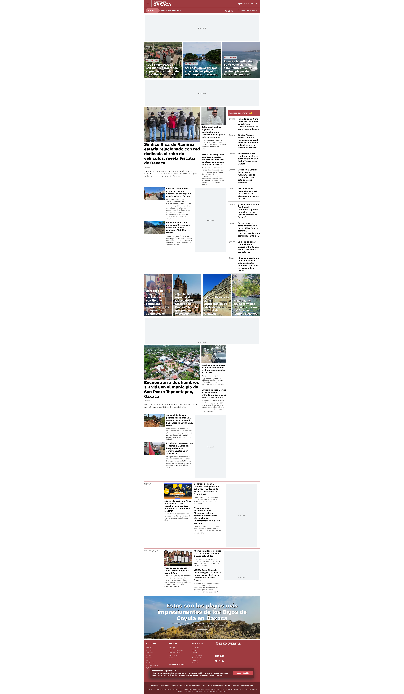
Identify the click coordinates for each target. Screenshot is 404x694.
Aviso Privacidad (217, 685)
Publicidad (196, 685)
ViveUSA (195, 653)
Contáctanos (164, 685)
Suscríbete (152, 10)
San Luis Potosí (175, 653)
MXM (179, 10)
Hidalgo (172, 647)
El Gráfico (196, 647)
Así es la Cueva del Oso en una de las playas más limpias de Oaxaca (201, 71)
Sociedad (149, 653)
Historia (227, 685)
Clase (194, 650)
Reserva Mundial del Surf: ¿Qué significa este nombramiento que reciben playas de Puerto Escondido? (241, 68)
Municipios (150, 655)
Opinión (149, 668)
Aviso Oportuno (198, 658)
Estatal (149, 647)
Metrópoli (149, 650)
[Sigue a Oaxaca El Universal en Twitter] (229, 11)
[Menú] (148, 3)
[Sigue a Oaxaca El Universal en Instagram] (233, 11)
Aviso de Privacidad (215, 675)
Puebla (171, 658)
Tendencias (150, 663)
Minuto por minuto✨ (241, 113)
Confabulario (197, 655)
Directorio (154, 685)
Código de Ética (176, 685)
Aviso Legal (206, 685)
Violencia (187, 685)
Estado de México (176, 650)
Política (149, 658)
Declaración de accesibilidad (242, 685)
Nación (148, 660)
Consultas (195, 663)
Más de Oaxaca (152, 60)
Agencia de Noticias (168, 10)
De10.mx (195, 660)
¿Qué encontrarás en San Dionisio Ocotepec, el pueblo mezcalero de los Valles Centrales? (162, 69)
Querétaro (173, 655)
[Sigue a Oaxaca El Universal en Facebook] (226, 11)
